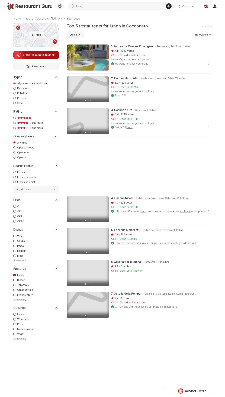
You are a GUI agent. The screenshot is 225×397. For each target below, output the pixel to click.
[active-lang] (206, 6)
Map (38, 34)
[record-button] (169, 6)
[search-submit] (72, 6)
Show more (19, 260)
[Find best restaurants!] (29, 6)
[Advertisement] (139, 166)
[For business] (60, 6)
